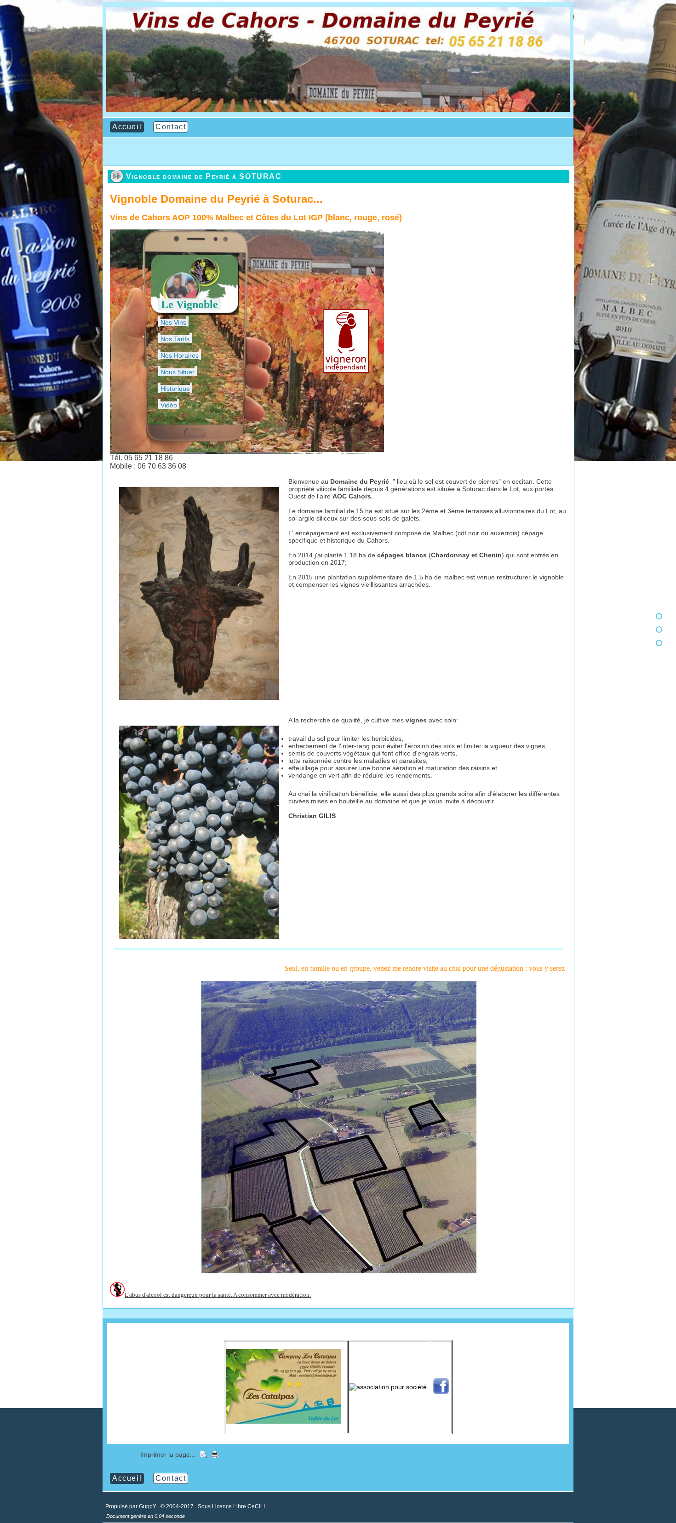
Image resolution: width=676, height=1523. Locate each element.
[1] (659, 616)
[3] (659, 643)
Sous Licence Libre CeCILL (233, 1506)
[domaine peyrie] (338, 109)
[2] (659, 629)
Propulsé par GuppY (131, 1506)
